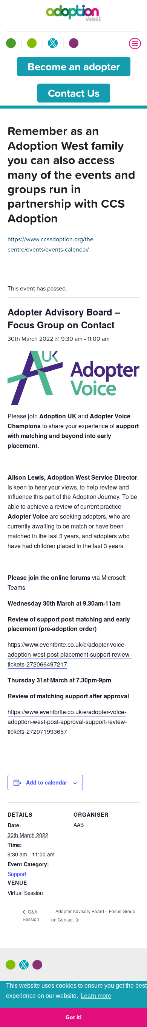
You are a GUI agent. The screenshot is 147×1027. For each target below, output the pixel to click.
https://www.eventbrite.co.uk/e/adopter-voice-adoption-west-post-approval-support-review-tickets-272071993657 (67, 721)
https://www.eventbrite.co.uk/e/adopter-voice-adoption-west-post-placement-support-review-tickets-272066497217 (70, 654)
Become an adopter (74, 67)
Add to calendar (46, 782)
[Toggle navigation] (135, 43)
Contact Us (74, 93)
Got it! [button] (74, 1017)
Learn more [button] (96, 996)
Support (17, 874)
